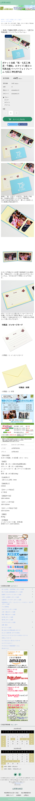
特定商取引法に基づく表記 (11, 792)
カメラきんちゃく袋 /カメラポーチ (11, 640)
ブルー (7, 97)
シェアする (24, 124)
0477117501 (18, 783)
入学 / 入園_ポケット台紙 (8, 612)
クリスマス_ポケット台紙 (8, 622)
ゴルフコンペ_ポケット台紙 (9, 609)
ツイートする (13, 124)
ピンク (7, 100)
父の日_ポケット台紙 (7, 617)
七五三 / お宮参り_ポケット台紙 (13, 19)
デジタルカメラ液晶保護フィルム (11, 645)
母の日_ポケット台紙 (7, 619)
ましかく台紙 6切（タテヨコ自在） (11, 632)
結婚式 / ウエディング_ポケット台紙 (11, 594)
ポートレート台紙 (6, 627)
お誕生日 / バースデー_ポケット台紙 (11, 599)
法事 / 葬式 (4, 625)
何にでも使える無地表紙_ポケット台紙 (12, 592)
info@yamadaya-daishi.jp (18, 782)
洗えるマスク (5, 648)
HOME (2, 19)
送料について (10, 795)
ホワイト (7, 102)
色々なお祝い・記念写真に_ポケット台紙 (13, 589)
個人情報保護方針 (26, 792)
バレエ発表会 (5, 606)
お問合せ (26, 795)
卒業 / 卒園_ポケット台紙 (8, 614)
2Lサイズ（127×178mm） (6, 21)
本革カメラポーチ (6, 638)
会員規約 (18, 795)
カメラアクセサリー (7, 643)
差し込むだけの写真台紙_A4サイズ (11, 630)
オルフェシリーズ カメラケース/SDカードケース (15, 635)
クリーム (7, 105)
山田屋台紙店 (5, 2)
